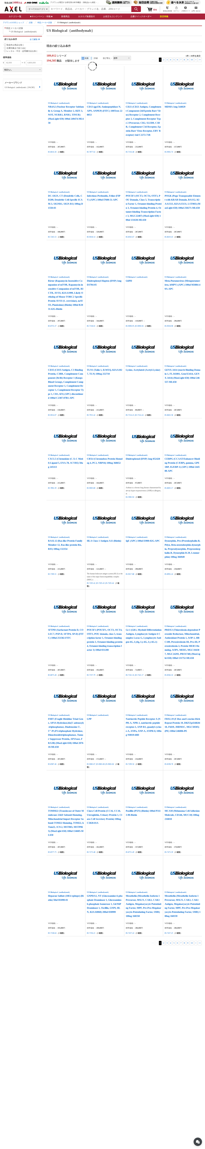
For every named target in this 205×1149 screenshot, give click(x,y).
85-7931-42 (91, 415)
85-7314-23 (130, 415)
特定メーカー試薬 (45, 23)
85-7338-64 (52, 933)
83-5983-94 (130, 497)
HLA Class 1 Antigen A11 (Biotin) (104, 541)
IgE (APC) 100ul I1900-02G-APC (143, 541)
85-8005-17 (169, 488)
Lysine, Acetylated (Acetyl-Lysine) (143, 370)
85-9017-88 (130, 574)
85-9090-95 (130, 326)
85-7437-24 (130, 933)
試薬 (31, 23)
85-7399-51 (52, 574)
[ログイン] (176, 9)
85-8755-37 (52, 326)
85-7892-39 (52, 488)
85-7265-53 (52, 237)
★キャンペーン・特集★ (41, 16)
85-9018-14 (91, 237)
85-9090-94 (139, 326)
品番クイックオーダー (141, 16)
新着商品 (65, 16)
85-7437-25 (169, 933)
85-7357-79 (91, 675)
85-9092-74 (169, 152)
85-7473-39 (169, 852)
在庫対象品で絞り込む (16, 48)
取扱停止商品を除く (15, 45)
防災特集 (164, 16)
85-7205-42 (91, 583)
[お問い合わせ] (195, 9)
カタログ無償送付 (86, 16)
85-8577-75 (52, 852)
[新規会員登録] (167, 9)
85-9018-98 (169, 326)
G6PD (129, 281)
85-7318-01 (91, 326)
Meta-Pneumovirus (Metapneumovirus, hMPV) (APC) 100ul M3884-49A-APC (182, 285)
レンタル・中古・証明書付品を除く (22, 51)
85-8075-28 (52, 675)
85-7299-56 (130, 764)
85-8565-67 (130, 237)
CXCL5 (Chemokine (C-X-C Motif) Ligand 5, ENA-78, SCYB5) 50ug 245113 (65, 463)
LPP (89, 719)
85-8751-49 (130, 852)
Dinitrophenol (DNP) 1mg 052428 (143, 459)
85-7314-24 (139, 415)
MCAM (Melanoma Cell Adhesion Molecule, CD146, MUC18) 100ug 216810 (182, 815)
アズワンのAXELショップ (13, 23)
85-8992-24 (169, 574)
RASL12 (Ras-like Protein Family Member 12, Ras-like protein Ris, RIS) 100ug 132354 (65, 545)
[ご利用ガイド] (185, 9)
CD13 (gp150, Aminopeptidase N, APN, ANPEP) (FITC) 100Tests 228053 (104, 110)
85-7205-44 (110, 583)
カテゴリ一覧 (15, 16)
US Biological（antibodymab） (59, 103)
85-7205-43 (100, 583)
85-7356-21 (91, 933)
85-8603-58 (169, 415)
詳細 (96, 58)
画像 (87, 58)
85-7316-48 (130, 152)
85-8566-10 (169, 675)
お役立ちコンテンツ (112, 16)
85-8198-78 (169, 764)
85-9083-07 (91, 764)
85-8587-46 (52, 764)
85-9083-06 (110, 764)
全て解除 (34, 39)
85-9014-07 (52, 415)
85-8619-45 (169, 237)
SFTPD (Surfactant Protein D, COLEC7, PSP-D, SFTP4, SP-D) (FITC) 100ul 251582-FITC (66, 634)
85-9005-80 (91, 488)
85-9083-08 (100, 764)
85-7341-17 (139, 675)
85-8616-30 (52, 152)
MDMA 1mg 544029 (175, 106)
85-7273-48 (91, 852)
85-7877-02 (91, 152)
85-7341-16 (130, 675)
